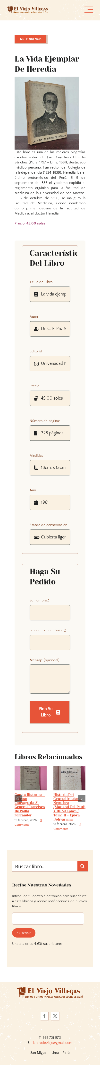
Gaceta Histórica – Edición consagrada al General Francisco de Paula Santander (30, 805)
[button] (18, 798)
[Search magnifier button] (82, 866)
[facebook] (45, 1016)
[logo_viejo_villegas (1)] (27, 8)
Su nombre (40, 600)
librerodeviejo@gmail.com (52, 1043)
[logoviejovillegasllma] (50, 988)
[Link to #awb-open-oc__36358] (88, 10)
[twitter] (55, 1016)
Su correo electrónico (48, 630)
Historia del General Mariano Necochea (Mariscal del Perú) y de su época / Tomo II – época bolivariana (69, 807)
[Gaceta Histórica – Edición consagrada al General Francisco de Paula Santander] (31, 768)
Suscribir (24, 933)
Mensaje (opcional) (44, 660)
